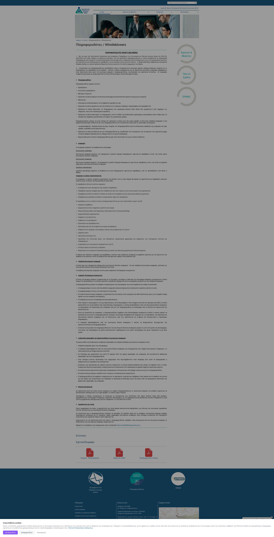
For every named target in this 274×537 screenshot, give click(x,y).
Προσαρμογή (41, 532)
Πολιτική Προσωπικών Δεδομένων (80, 528)
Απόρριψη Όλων (26, 532)
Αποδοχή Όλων (10, 532)
